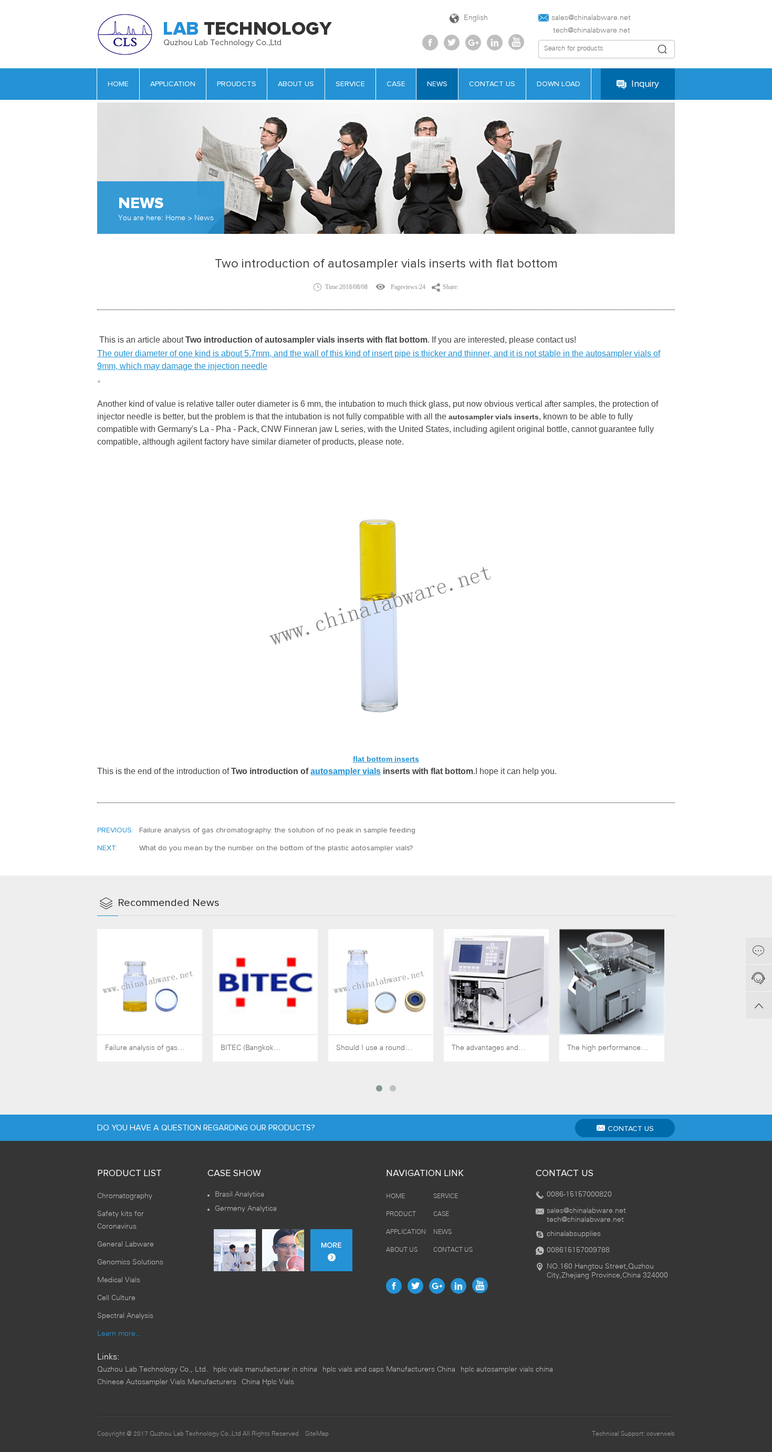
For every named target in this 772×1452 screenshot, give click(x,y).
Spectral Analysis (125, 1316)
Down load (558, 84)
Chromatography (124, 1196)
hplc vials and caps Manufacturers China (388, 1369)
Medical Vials (118, 1280)
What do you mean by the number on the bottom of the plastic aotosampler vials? (276, 848)
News (204, 218)
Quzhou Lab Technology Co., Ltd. (152, 1369)
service (350, 84)
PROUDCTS (236, 84)
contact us (492, 84)
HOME (118, 84)
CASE (441, 1214)
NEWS (442, 1232)
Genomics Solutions (130, 1262)
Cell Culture (116, 1298)
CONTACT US (631, 1128)
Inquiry (645, 84)
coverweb (660, 1434)
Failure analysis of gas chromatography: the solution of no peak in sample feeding (277, 830)
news (437, 84)
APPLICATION (172, 84)
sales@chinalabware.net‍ (591, 18)
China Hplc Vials (268, 1382)
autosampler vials (345, 771)
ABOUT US (402, 1250)
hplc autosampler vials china (507, 1369)
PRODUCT (401, 1214)
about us (296, 84)
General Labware (125, 1244)
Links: (108, 1357)
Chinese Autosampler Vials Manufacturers (166, 1382)
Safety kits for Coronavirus (120, 1220)
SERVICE (445, 1196)
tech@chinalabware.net (584, 30)
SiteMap (317, 1434)
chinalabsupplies (574, 1234)
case (396, 84)
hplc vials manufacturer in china (265, 1369)
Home (175, 218)
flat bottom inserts (386, 759)
